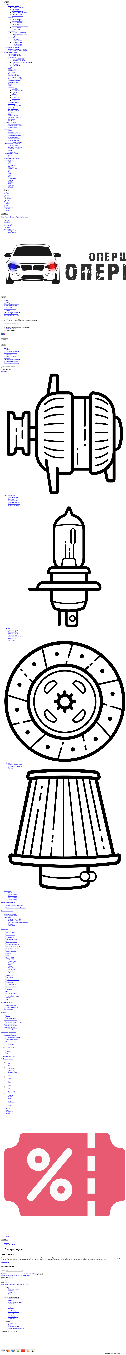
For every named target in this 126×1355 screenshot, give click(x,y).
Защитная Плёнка (13, 145)
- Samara (14, 95)
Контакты (7, 198)
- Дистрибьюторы (17, 11)
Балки (10, 130)
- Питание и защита (18, 14)
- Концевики (16, 65)
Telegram (7, 202)
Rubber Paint (12, 178)
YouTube (7, 200)
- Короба (14, 36)
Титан (10, 155)
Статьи (6, 205)
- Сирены (15, 64)
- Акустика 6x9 (16, 24)
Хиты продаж (8, 207)
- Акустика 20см (17, 22)
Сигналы (11, 112)
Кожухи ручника (13, 75)
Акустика (11, 17)
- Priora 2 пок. (16, 97)
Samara (10, 966)
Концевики (11, 925)
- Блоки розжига (17, 142)
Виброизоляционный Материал (18, 50)
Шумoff (10, 187)
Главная (6, 1243)
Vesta (9, 964)
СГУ (9, 114)
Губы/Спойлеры (13, 115)
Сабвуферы (11, 31)
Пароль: (3, 1274)
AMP (9, 162)
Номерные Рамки (13, 110)
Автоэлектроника (10, 122)
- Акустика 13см (17, 19)
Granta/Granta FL (13, 961)
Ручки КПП (12, 87)
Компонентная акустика (15, 637)
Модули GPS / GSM (14, 919)
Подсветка (11, 119)
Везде (6, 300)
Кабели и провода (13, 497)
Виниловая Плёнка (14, 148)
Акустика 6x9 (12, 635)
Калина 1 (11, 963)
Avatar (10, 163)
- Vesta (14, 94)
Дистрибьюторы (13, 500)
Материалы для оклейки (12, 144)
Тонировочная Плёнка (15, 147)
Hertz (9, 173)
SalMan (10, 180)
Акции (6, 210)
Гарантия (7, 197)
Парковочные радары (15, 125)
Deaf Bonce (11, 165)
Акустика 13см (13, 630)
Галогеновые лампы (14, 134)
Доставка (7, 195)
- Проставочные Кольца (19, 12)
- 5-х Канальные (17, 44)
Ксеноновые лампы (14, 139)
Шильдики (11, 107)
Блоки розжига (13, 1029)
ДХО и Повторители (14, 105)
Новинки (7, 208)
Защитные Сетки (13, 505)
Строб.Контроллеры (14, 117)
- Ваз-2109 (15, 89)
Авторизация (12, 231)
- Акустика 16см (17, 21)
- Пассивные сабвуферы (19, 34)
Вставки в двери (13, 74)
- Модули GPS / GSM (18, 59)
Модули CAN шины (14, 920)
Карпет (10, 150)
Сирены (10, 924)
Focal (9, 172)
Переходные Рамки (14, 80)
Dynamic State (12, 168)
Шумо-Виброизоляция (11, 47)
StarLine (10, 182)
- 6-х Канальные (17, 46)
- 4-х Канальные (17, 42)
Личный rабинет (9, 1244)
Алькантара (11, 152)
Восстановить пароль (24, 1275)
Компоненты (12, 57)
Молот (10, 157)
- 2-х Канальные (17, 41)
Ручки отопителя (13, 102)
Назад (7, 2)
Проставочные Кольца (15, 502)
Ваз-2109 (11, 959)
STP (9, 183)
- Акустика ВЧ (16, 27)
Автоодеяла (11, 120)
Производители (9, 160)
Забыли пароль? (29, 1274)
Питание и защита (14, 504)
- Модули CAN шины (18, 60)
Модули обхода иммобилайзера (18, 922)
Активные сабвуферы (15, 764)
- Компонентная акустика (20, 26)
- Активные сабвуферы (19, 32)
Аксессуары (8, 67)
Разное (10, 84)
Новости (7, 203)
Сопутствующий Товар (11, 158)
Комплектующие (13, 6)
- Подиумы (15, 9)
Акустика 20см (13, 633)
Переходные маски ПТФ (16, 79)
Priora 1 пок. (12, 969)
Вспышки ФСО (13, 132)
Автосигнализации (14, 54)
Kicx (9, 175)
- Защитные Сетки (17, 16)
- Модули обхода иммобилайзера (22, 62)
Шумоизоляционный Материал (18, 49)
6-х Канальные (12, 899)
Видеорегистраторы (14, 124)
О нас (6, 192)
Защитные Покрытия (11, 153)
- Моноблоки (16, 39)
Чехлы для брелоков (14, 55)
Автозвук (7, 4)
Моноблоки (11, 892)
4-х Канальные (12, 896)
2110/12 (10, 971)
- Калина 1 (15, 92)
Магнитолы (11, 640)
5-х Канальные (12, 897)
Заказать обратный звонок (12, 324)
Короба (10, 768)
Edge (9, 170)
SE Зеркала (11, 104)
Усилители (11, 37)
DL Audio (11, 167)
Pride (9, 177)
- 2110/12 (14, 100)
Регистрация (12, 232)
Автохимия (11, 72)
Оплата (6, 193)
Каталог (6, 369)
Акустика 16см (13, 632)
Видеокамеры (12, 127)
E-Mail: (3, 1270)
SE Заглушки (12, 69)
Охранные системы (10, 52)
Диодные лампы (13, 137)
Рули (9, 85)
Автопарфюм (12, 70)
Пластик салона (13, 82)
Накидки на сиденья (14, 77)
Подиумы (11, 499)
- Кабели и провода (18, 7)
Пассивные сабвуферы (15, 766)
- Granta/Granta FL (17, 90)
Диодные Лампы (13, 1326)
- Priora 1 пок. (16, 99)
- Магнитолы (16, 29)
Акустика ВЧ (12, 638)
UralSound (11, 185)
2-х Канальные (12, 894)
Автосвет (7, 129)
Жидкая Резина (13, 109)
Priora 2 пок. (12, 968)
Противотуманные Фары (16, 135)
